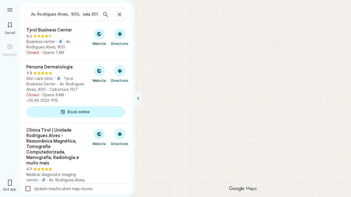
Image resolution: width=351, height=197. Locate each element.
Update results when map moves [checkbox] (58, 189)
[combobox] (64, 14)
